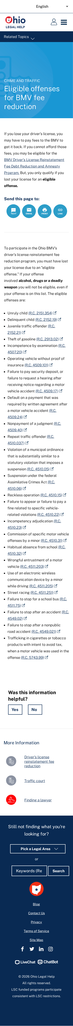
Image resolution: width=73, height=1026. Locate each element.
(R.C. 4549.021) (43, 631)
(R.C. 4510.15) (51, 495)
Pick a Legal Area (36, 849)
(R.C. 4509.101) (36, 365)
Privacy (36, 922)
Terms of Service (36, 931)
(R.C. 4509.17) (46, 391)
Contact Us (36, 913)
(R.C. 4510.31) (51, 540)
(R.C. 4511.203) (32, 566)
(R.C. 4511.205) (41, 586)
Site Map (36, 940)
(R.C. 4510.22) (48, 514)
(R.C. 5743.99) (32, 657)
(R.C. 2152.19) (46, 319)
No (34, 709)
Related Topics (17, 37)
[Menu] (65, 22)
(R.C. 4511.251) (42, 592)
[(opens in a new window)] (25, 963)
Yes (15, 709)
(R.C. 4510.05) (38, 469)
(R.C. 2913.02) (47, 339)
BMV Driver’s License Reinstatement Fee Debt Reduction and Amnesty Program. (34, 166)
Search (59, 871)
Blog (36, 904)
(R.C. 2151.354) (40, 313)
